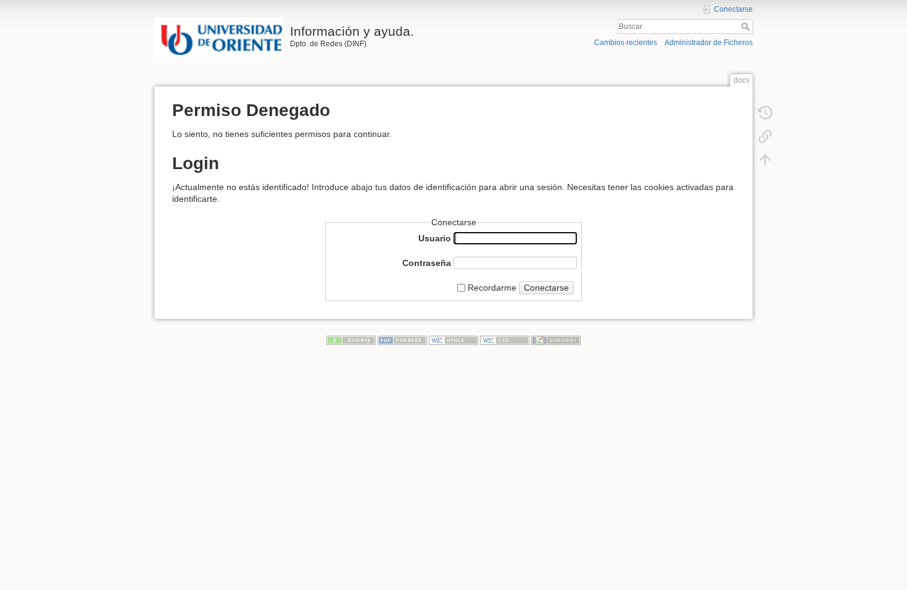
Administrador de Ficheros (709, 42)
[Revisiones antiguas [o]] (765, 112)
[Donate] (351, 340)
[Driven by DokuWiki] (556, 340)
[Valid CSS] (504, 340)
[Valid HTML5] (453, 340)
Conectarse (546, 288)
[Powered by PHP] (402, 340)
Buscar (747, 26)
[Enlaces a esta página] (765, 136)
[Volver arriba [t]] (765, 159)
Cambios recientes (625, 42)
